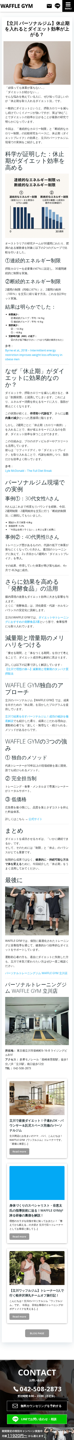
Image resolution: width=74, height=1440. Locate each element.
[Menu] (68, 4)
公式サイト (35, 819)
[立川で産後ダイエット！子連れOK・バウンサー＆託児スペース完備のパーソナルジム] (37, 1098)
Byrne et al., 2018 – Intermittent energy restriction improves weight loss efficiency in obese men (33, 354)
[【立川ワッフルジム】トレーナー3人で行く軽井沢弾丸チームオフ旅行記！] (37, 1268)
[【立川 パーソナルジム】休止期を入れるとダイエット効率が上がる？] (37, 63)
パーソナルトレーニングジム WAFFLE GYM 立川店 (36, 973)
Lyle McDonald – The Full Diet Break (28, 471)
